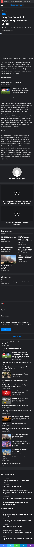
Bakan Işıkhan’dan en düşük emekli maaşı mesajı (20, 392)
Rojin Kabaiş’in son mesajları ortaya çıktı (7, 248)
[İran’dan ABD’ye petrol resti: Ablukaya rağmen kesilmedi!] (6, 419)
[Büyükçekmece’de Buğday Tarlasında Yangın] (8, 259)
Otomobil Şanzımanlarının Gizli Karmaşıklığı (15, 406)
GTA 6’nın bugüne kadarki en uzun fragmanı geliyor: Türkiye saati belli (21, 443)
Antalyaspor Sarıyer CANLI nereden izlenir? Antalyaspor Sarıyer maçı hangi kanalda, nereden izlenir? (20, 355)
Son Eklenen (17, 336)
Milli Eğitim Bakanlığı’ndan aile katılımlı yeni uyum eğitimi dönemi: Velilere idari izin (25, 239)
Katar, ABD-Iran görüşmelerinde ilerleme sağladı (8, 237)
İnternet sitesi (5, 316)
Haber (10, 11)
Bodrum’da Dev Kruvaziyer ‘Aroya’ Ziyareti (20, 450)
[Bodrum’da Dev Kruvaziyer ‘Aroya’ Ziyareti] (6, 452)
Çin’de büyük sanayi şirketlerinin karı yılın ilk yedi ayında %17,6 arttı (25, 249)
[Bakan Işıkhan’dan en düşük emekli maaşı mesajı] (6, 393)
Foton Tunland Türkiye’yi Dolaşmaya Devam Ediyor (20, 374)
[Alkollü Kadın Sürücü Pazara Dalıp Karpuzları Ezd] (6, 401)
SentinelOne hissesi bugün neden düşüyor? (15, 380)
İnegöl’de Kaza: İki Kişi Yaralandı (11, 82)
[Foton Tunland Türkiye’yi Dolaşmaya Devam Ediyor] (6, 375)
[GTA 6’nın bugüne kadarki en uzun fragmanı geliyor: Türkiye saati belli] (6, 444)
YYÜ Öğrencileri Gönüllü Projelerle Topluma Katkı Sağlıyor (25, 257)
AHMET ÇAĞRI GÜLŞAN (17, 178)
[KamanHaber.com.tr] (17, 5)
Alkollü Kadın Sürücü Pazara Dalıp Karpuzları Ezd (20, 399)
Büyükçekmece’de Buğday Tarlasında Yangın (7, 267)
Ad (2, 303)
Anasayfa (5, 11)
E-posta (3, 310)
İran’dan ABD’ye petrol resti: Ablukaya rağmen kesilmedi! (20, 417)
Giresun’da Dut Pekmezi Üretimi (11, 463)
